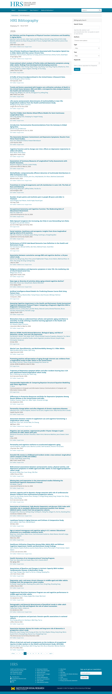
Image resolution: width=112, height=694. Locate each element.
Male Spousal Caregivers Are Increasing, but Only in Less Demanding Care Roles (39, 221)
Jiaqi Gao (12, 39)
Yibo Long (13, 116)
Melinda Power (41, 247)
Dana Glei (13, 283)
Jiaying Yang (52, 496)
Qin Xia (28, 92)
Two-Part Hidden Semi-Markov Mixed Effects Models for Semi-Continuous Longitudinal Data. (37, 114)
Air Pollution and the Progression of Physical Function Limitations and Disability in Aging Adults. (40, 36)
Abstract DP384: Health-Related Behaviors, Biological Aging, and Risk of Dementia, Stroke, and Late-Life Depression (36, 333)
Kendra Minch (43, 560)
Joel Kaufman (56, 41)
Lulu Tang (13, 572)
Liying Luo (26, 608)
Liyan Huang (21, 632)
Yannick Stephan (25, 410)
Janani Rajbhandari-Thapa (40, 259)
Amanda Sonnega (42, 400)
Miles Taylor (32, 400)
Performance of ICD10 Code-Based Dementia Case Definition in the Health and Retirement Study (39, 244)
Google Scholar (28, 46)
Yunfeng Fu (37, 512)
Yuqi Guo (20, 362)
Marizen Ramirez (60, 646)
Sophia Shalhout (24, 548)
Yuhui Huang (29, 632)
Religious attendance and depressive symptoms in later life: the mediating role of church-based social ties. (39, 270)
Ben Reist (33, 247)
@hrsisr (14, 680)
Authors (76, 37)
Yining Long (13, 92)
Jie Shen (36, 632)
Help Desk (63, 669)
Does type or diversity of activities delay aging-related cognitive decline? (37, 281)
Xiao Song (17, 261)
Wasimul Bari (26, 295)
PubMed (14, 46)
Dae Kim (25, 164)
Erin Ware (47, 176)
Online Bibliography (42, 677)
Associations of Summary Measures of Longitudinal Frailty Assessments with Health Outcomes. (38, 162)
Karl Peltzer (22, 200)
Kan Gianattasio (15, 247)
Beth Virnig (33, 646)
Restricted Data (41, 672)
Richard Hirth (58, 39)
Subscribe (84, 677)
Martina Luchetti (36, 446)
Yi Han (12, 458)
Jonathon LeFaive (23, 176)
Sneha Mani (20, 534)
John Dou (32, 176)
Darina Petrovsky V (50, 548)
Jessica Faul (63, 41)
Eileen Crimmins (26, 104)
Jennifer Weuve (39, 39)
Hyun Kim (40, 646)
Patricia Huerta (22, 55)
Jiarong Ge (13, 472)
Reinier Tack (22, 336)
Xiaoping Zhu (45, 572)
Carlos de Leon (20, 39)
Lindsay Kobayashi (15, 536)
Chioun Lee (20, 283)
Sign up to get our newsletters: (90, 669)
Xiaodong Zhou (65, 512)
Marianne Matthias (50, 434)
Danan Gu (45, 362)
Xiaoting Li (28, 620)
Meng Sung (20, 259)
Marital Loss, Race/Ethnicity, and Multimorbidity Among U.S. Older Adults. (37, 348)
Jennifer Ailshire (25, 223)
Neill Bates (13, 55)
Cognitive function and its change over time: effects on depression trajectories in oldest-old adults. (40, 150)
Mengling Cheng (15, 104)
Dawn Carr (19, 212)
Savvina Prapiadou (51, 336)
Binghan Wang (50, 632)
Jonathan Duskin (28, 338)
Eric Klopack (14, 324)
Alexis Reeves (54, 534)
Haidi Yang (33, 374)
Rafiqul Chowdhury (16, 295)
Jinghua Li (18, 69)
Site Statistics (64, 679)
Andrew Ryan (25, 646)
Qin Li (12, 374)
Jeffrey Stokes (29, 188)
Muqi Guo (13, 534)
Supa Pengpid (14, 200)
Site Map (62, 672)
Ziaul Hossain (45, 295)
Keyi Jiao (26, 235)
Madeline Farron (15, 309)
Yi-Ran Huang (24, 67)
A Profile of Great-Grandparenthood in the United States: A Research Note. (37, 77)
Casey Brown (28, 283)
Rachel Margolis (15, 79)
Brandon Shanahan (30, 434)
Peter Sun (13, 560)
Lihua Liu (22, 512)
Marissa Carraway (32, 55)
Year (75, 52)
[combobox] (82, 40)
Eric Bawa (24, 596)
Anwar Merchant (40, 596)
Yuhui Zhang (18, 498)
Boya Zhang (27, 41)
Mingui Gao (13, 273)
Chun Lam (20, 422)
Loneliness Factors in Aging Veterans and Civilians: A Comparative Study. (37, 520)
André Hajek (31, 200)
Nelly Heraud (58, 410)
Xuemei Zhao (28, 496)
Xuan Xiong (27, 472)
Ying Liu (19, 484)
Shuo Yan (13, 140)
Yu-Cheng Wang (15, 67)
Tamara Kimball (39, 336)
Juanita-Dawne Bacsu (36, 548)
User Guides (40, 680)
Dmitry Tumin (56, 55)
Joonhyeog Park (37, 362)
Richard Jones (20, 310)
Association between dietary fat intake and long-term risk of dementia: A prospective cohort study (37, 629)
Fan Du (58, 512)
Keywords (77, 60)
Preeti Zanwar (60, 548)
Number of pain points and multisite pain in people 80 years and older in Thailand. (37, 198)
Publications (14, 15)
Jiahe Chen (40, 584)
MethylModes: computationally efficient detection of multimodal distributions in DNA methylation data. (40, 174)
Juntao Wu (26, 374)
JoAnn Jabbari (14, 522)
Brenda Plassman (54, 309)
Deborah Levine (44, 309)
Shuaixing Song (55, 584)
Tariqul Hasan (35, 295)
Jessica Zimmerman (45, 55)
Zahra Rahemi (14, 548)
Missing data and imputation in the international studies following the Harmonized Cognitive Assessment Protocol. (36, 481)
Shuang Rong (23, 634)
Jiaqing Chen (20, 116)
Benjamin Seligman (16, 164)
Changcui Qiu (21, 572)
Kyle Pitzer (22, 522)
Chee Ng (34, 69)
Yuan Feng (48, 67)
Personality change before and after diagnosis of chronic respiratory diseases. (39, 408)
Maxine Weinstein (38, 283)
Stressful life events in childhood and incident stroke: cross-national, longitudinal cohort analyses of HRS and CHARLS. (40, 456)
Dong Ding (47, 584)
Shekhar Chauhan (15, 400)
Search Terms (78, 24)
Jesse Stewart (61, 434)
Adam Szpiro (30, 39)
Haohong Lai (18, 374)
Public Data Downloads (43, 670)
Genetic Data (40, 675)
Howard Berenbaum (34, 140)
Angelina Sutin (48, 410)
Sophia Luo (13, 176)
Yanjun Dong (27, 362)
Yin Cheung (35, 422)
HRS (13, 682)
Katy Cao (12, 212)
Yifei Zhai (34, 472)
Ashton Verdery (25, 79)
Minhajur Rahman (55, 295)
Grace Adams (53, 259)
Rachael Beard (30, 522)
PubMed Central (20, 46)
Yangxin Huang (38, 116)
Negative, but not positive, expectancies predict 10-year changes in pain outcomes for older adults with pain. (36, 432)
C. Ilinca (12, 386)
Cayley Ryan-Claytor (16, 608)
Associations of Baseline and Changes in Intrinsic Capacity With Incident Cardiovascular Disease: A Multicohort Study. (37, 569)
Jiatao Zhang (34, 235)
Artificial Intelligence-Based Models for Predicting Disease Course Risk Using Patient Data (38, 292)
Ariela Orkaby (32, 164)
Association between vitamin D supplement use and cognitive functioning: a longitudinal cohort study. (38, 419)
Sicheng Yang (29, 512)
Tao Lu (40, 620)
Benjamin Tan (61, 336)
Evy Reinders (14, 336)
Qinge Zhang (33, 67)
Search (77, 69)
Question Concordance (43, 679)
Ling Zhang (41, 67)
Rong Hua (13, 422)
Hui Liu (20, 273)
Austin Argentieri (39, 338)
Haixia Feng (26, 458)
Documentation (22, 10)
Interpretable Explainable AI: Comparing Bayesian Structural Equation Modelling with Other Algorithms (40, 383)
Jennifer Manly (34, 309)
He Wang (13, 584)
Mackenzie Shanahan (16, 434)
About (13, 10)
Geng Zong (58, 632)
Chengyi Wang (43, 496)
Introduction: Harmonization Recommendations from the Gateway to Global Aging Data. (38, 126)
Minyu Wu (13, 632)
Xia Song (23, 261)
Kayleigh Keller (46, 41)
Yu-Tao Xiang (42, 69)
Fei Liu (33, 572)
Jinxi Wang (20, 496)
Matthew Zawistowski (57, 176)
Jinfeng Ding (44, 92)
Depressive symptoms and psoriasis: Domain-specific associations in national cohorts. (38, 617)
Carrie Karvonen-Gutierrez (41, 534)
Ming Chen (20, 472)
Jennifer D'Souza (36, 41)
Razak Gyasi (39, 200)
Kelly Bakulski (39, 176)
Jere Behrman (22, 128)
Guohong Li (42, 235)
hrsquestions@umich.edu (19, 678)
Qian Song (31, 350)
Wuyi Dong (13, 188)
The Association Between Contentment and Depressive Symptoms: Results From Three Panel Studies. (40, 138)
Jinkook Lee (19, 41)
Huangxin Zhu (14, 512)
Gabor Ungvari (26, 69)
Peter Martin (22, 152)
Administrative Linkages (43, 674)
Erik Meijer (13, 484)
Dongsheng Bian (51, 235)
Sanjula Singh (60, 338)
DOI (11, 46)
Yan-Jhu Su (37, 188)
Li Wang (38, 572)
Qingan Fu (52, 512)
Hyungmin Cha (14, 223)
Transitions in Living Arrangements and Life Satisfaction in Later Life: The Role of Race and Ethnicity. (40, 186)
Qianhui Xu (13, 259)
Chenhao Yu (20, 235)
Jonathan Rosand (50, 338)
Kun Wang (13, 362)
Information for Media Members (69, 674)
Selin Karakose (45, 446)
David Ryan (64, 55)
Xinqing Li (36, 496)
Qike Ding (34, 620)
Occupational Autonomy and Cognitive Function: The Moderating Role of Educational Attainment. (37, 210)
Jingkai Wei (31, 596)
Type (75, 45)
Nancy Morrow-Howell (24, 560)
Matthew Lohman (15, 596)
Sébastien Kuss (14, 410)
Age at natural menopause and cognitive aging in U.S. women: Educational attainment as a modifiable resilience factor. (37, 531)
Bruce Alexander (49, 646)
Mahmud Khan (62, 259)
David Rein (50, 247)
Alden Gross (28, 534)
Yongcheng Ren (21, 584)
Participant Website (42, 669)
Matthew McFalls (15, 646)
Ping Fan (55, 67)
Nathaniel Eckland (22, 140)
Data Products (34, 10)
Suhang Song (30, 261)
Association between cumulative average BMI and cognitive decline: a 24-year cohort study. (39, 256)
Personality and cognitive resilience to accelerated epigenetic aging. (35, 445)
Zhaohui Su (61, 67)
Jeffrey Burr (21, 188)
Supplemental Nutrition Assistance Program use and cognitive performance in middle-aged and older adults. (39, 593)
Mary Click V (35, 560)
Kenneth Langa (49, 39)
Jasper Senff (30, 336)
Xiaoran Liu (31, 634)
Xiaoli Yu (28, 572)
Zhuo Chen (28, 259)
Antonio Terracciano (37, 410)
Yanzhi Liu (13, 496)
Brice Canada (66, 410)
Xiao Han (13, 235)
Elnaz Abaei (13, 152)
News (61, 670)
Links (61, 677)
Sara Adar (13, 43)
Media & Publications (47, 10)
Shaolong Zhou (31, 584)
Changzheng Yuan (41, 634)
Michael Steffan (25, 247)
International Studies (42, 682)
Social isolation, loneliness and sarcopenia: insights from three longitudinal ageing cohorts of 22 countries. (38, 232)
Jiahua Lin (21, 620)
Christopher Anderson (17, 340)
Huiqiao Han (60, 496)
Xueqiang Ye (29, 116)
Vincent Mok (27, 422)
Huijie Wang (18, 458)
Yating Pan (45, 512)
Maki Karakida (14, 350)
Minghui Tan (21, 92)
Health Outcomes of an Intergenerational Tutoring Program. (32, 558)
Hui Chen (42, 632)
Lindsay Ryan (25, 309)
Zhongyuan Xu (35, 92)
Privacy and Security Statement (68, 680)
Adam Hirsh (40, 434)
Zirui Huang (13, 620)
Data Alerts (63, 675)
